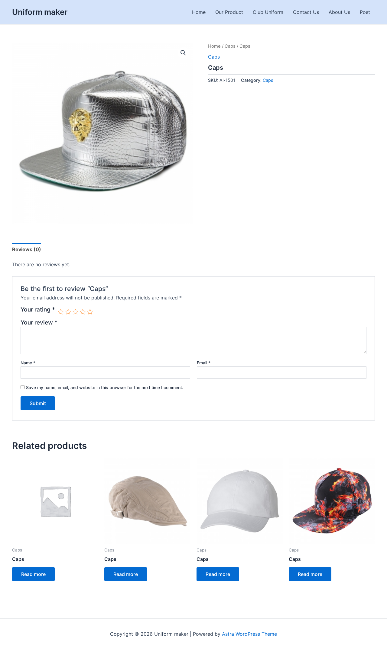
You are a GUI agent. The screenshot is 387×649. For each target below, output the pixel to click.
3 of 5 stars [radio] (75, 312)
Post (365, 12)
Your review (39, 322)
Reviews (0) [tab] (26, 249)
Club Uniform (268, 12)
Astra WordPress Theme (249, 634)
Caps (230, 46)
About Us (339, 12)
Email (203, 362)
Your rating (38, 309)
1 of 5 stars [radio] (60, 312)
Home (199, 12)
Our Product (229, 12)
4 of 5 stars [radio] (83, 312)
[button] (183, 52)
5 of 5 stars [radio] (90, 312)
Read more (33, 574)
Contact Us (306, 12)
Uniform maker (39, 12)
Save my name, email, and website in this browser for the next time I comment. (104, 387)
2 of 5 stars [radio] (68, 312)
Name (28, 362)
